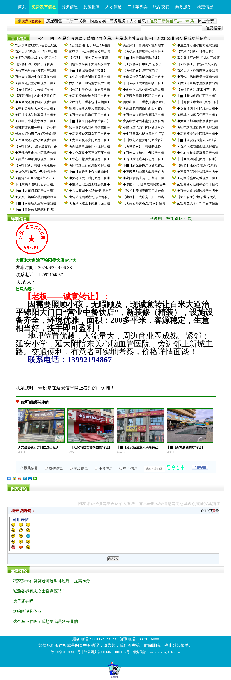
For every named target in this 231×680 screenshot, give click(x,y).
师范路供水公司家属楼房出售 (89, 51)
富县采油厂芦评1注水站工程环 (198, 58)
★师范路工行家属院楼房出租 (89, 165)
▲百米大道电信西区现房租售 (197, 146)
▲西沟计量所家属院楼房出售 (197, 83)
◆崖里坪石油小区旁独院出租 (197, 45)
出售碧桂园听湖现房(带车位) (89, 197)
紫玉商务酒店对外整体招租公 (89, 127)
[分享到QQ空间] (14, 478)
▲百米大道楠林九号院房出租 (143, 152)
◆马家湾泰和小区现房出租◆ (197, 134)
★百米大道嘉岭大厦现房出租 (143, 115)
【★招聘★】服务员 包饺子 (142, 64)
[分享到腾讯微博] (25, 478)
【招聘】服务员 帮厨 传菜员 (197, 165)
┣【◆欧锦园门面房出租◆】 (197, 159)
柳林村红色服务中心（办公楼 (35, 127)
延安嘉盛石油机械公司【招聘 (197, 184)
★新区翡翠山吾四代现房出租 (89, 146)
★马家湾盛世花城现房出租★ (197, 178)
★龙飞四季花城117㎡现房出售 (36, 58)
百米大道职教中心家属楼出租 (35, 77)
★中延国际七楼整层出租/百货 (144, 134)
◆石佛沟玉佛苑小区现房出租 (35, 152)
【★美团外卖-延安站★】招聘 (144, 203)
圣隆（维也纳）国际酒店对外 (143, 127)
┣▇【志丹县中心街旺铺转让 (89, 171)
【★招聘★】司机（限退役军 (35, 165)
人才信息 (113, 7)
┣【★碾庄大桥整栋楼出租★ (143, 83)
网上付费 (206, 21)
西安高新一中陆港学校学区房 (89, 83)
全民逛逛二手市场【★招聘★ (89, 102)
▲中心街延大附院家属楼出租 (89, 77)
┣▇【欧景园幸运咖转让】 (142, 58)
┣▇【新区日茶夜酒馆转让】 (89, 121)
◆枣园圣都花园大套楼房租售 (143, 171)
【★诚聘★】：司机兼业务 (142, 146)
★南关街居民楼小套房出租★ (143, 77)
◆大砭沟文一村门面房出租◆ (89, 178)
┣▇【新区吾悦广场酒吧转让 (143, 165)
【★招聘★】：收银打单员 (34, 89)
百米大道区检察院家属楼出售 (197, 70)
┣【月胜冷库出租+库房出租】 (198, 102)
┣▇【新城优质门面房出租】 (197, 96)
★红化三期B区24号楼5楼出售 (36, 171)
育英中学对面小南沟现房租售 (143, 121)
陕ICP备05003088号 (66, 652)
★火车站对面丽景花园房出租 (35, 70)
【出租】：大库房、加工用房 (143, 197)
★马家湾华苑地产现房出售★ (89, 96)
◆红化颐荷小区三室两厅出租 (89, 152)
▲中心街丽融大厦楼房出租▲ (35, 108)
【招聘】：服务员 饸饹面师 (88, 58)
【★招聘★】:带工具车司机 (196, 89)
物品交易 (161, 7)
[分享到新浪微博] (20, 478)
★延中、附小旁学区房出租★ (35, 121)
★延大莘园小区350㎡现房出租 (90, 190)
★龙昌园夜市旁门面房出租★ (89, 140)
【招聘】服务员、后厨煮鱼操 (89, 89)
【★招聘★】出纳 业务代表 (196, 197)
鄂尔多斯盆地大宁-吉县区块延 (36, 45)
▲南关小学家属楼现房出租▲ (35, 159)
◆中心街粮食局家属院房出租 (197, 152)
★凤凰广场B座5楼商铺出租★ (36, 197)
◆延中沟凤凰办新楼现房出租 (143, 89)
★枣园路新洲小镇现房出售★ (197, 171)
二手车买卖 (137, 7)
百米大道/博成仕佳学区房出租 (36, 51)
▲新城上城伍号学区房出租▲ (197, 115)
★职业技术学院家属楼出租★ (35, 115)
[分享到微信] (35, 478)
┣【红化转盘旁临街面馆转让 (143, 140)
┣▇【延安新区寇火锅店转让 (197, 140)
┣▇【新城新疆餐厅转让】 (88, 70)
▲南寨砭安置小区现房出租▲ (35, 83)
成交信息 (205, 7)
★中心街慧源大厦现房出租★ (89, 159)
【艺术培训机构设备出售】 (196, 51)
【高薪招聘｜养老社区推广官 (35, 96)
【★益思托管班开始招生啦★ (143, 51)
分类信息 (70, 7)
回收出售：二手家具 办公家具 (144, 102)
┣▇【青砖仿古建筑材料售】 (35, 209)
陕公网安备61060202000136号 (106, 652)
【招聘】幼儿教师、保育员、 (35, 64)
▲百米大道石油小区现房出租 (35, 140)
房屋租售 (91, 7)
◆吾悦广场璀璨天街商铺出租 (197, 77)
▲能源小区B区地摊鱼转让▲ (35, 178)
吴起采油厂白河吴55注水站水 (143, 45)
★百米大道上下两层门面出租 (89, 203)
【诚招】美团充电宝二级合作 (143, 190)
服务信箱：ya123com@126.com (156, 652)
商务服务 (183, 7)
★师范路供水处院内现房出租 (197, 127)
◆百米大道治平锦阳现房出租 (35, 102)
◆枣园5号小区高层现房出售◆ (144, 184)
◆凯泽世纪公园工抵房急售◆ (89, 184)
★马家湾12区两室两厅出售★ (89, 134)
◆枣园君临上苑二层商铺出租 (143, 178)
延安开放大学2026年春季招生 (197, 203)
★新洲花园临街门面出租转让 (143, 108)
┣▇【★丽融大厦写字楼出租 (35, 203)
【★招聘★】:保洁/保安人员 (197, 64)
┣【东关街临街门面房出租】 (35, 184)
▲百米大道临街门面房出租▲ (89, 115)
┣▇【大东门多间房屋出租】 (35, 190)
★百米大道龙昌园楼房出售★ (197, 190)
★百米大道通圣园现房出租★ (143, 159)
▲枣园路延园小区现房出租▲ (143, 96)
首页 (22, 7)
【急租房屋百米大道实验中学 (89, 64)
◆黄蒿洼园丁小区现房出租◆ (197, 108)
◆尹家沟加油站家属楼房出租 (197, 121)
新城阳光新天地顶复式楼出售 (89, 108)
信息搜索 (213, 28)
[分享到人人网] (30, 478)
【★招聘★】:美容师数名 (141, 70)
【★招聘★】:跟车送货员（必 (36, 146)
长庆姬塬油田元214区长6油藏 (89, 45)
